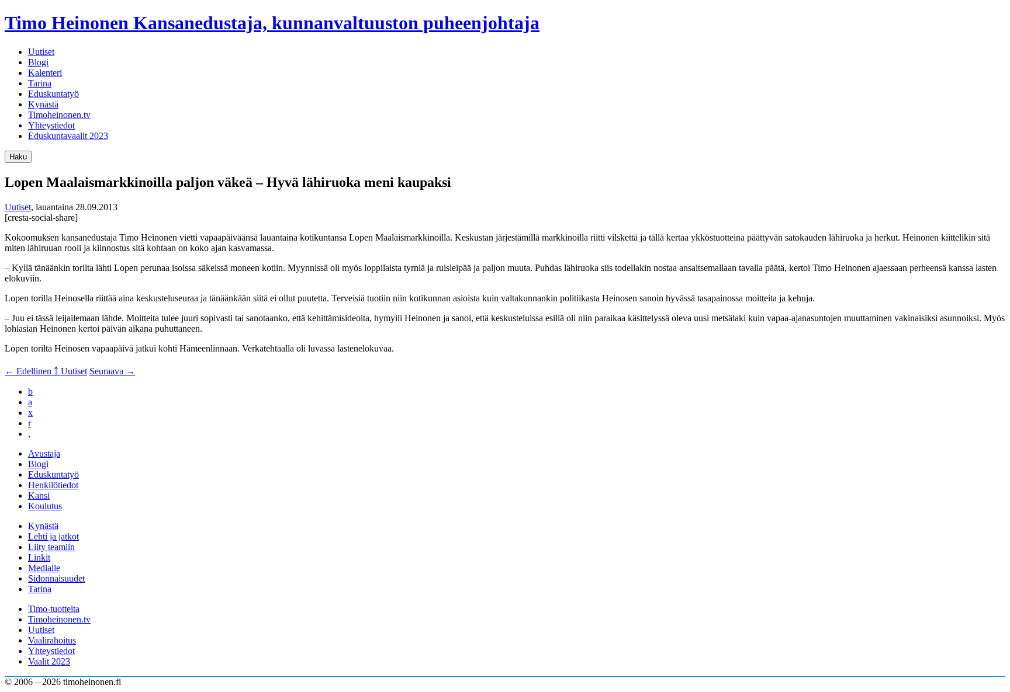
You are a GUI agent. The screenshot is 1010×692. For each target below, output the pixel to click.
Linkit (39, 557)
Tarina (39, 83)
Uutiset (41, 52)
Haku (18, 156)
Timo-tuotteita (53, 609)
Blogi (38, 62)
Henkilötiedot (53, 485)
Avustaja (44, 453)
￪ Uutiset (70, 371)
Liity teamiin (51, 547)
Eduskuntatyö (53, 94)
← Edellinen (29, 371)
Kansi (39, 495)
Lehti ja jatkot (53, 536)
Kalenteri (45, 73)
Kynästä (43, 104)
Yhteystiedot (51, 125)
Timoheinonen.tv (59, 115)
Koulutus (45, 506)
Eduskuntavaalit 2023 (68, 136)
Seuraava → (112, 371)
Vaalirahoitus (52, 640)
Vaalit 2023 (49, 661)
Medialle (44, 568)
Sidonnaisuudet (56, 578)
